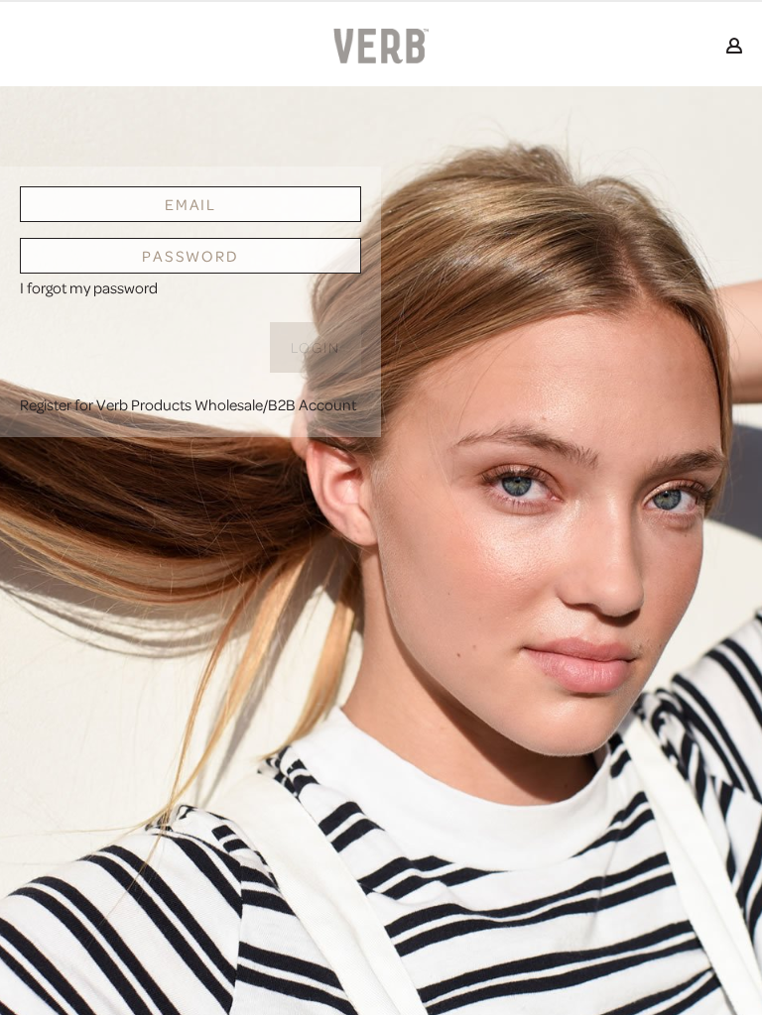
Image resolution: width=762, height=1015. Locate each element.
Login (316, 347)
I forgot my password (89, 287)
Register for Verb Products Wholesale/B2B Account (188, 404)
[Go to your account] (734, 47)
